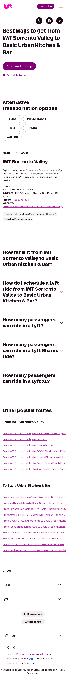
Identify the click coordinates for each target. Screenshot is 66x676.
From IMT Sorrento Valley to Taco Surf (25, 439)
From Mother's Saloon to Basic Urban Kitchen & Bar (33, 503)
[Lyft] (8, 6)
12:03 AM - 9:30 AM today (19, 189)
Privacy (20, 654)
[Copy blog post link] (59, 21)
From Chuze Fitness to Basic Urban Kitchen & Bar (31, 538)
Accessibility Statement (40, 654)
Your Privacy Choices (17, 658)
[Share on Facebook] (49, 21)
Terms (9, 654)
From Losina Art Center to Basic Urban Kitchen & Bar (33, 544)
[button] (60, 6)
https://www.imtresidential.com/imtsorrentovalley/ (33, 206)
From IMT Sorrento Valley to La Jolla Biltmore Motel (33, 457)
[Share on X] (39, 21)
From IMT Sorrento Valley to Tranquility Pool (29, 445)
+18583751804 (20, 199)
